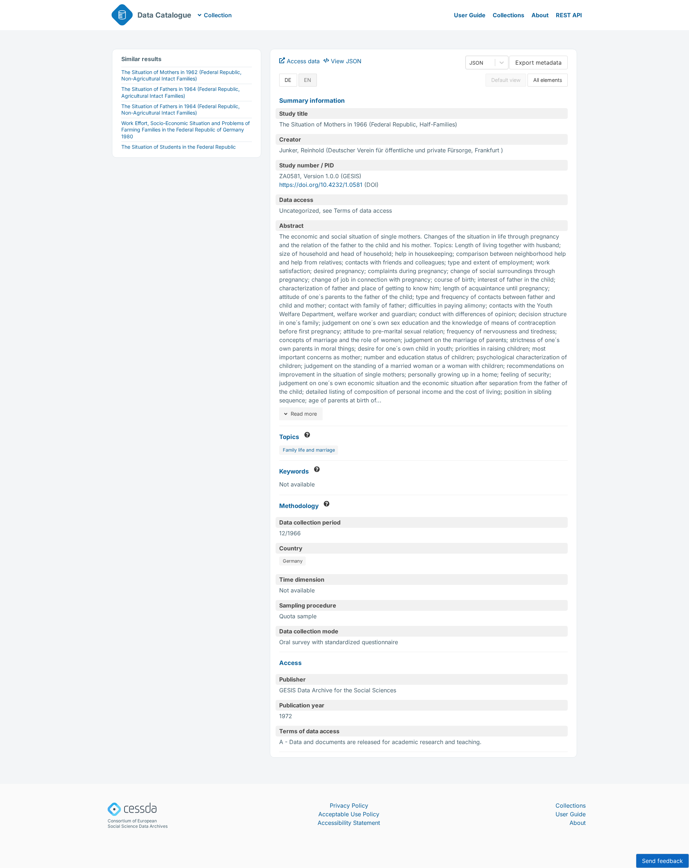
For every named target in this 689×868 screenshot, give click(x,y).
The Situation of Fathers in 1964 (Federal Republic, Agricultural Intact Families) (180, 92)
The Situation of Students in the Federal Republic (178, 147)
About (540, 15)
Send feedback (662, 860)
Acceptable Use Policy (348, 814)
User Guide (470, 15)
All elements (547, 80)
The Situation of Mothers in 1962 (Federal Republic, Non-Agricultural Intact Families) (181, 75)
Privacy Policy (349, 805)
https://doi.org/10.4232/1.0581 (320, 184)
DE (288, 80)
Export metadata (538, 62)
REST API (569, 15)
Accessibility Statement (349, 822)
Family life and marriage (309, 450)
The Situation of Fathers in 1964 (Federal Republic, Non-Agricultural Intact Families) (180, 109)
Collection (218, 15)
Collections (508, 15)
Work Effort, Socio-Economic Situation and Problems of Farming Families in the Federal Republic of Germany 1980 (185, 129)
